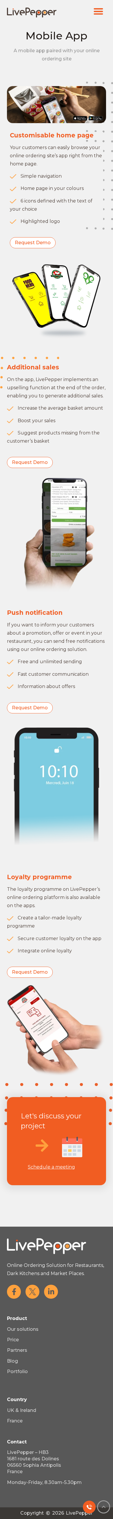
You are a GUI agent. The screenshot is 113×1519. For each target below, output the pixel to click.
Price (13, 1339)
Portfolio (17, 1371)
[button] (98, 11)
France (15, 1421)
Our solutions (23, 1329)
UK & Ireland (21, 1410)
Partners (17, 1350)
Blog (12, 1361)
